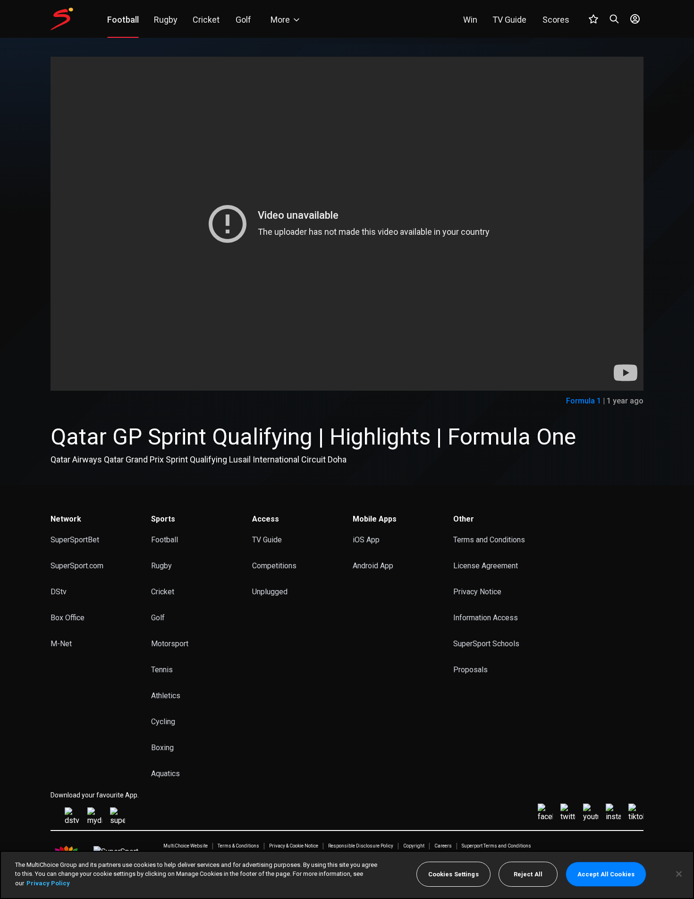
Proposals (470, 669)
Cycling (163, 721)
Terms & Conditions (238, 846)
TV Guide (267, 539)
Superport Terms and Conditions (496, 846)
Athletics (165, 695)
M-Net (61, 643)
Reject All (528, 874)
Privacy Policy (48, 883)
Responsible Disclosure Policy (360, 846)
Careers (443, 846)
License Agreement (485, 565)
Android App (373, 565)
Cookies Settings (453, 874)
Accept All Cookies (606, 874)
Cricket (162, 591)
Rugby (161, 565)
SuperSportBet (75, 539)
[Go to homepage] (62, 19)
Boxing (162, 747)
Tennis (162, 669)
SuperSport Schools (486, 643)
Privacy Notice (477, 591)
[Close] (679, 874)
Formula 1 (583, 400)
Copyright (413, 846)
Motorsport (169, 643)
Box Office (68, 617)
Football (164, 539)
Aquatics (165, 773)
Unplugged (270, 591)
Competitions (274, 565)
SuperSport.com (77, 565)
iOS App (366, 539)
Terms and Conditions (489, 539)
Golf (158, 617)
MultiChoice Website (185, 846)
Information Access (485, 617)
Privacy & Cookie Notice (293, 846)
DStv (59, 591)
